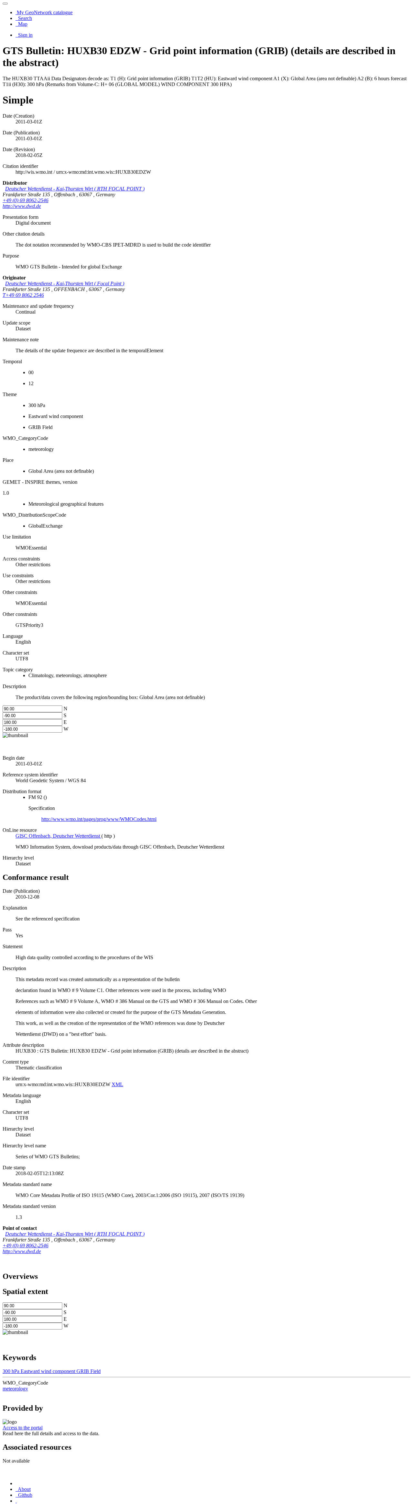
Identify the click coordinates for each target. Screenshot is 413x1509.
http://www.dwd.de (22, 206)
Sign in (25, 35)
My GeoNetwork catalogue (44, 12)
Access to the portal (23, 1427)
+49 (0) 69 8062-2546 (25, 200)
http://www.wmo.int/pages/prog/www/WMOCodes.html (98, 819)
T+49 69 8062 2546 (23, 295)
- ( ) (75, 188)
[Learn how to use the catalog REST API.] (16, 1501)
